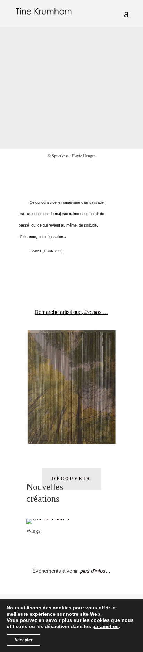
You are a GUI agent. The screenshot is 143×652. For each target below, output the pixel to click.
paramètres (105, 626)
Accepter (23, 639)
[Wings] (47, 518)
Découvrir (71, 478)
